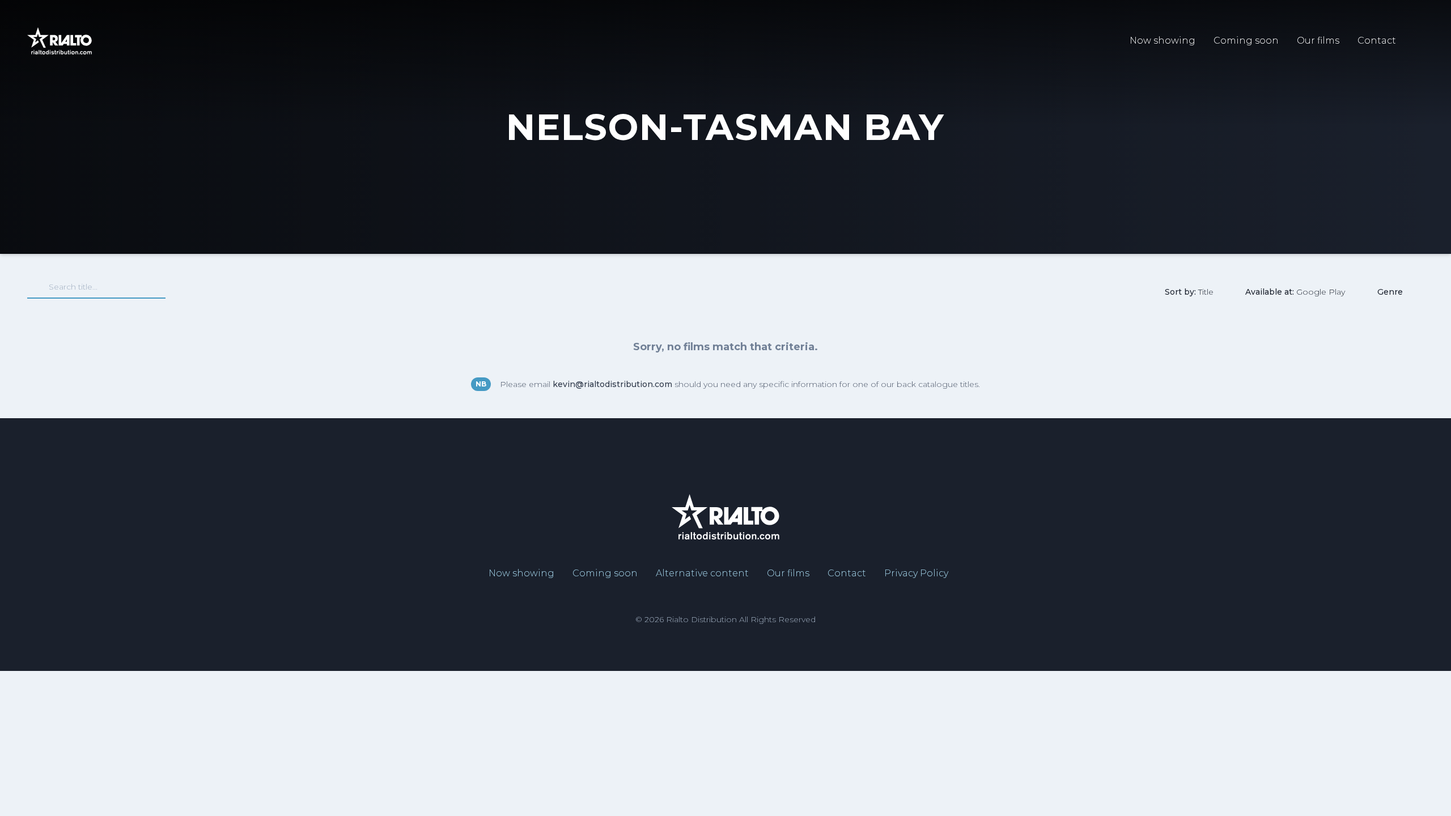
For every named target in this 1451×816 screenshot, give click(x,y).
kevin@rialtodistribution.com (612, 384)
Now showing (1162, 40)
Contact (1376, 40)
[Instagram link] (1405, 456)
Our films (1318, 40)
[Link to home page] (59, 40)
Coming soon (1246, 40)
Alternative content (702, 573)
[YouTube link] (1367, 456)
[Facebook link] (1334, 456)
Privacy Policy (916, 573)
